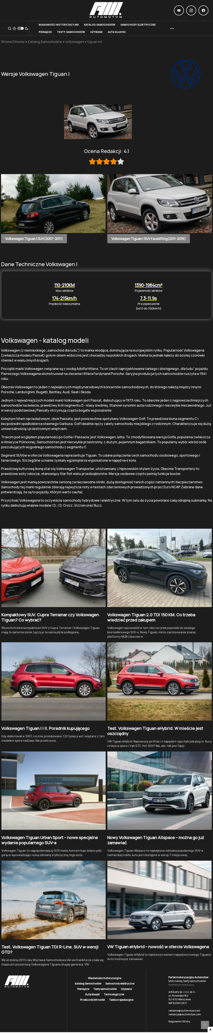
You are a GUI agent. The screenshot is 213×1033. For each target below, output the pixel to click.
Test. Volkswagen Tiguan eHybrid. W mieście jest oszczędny (155, 730)
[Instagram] (191, 10)
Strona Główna (12, 41)
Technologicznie (114, 994)
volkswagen (74, 41)
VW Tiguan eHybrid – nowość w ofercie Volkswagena (158, 946)
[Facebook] (203, 10)
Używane (126, 989)
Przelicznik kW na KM (92, 1000)
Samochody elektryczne (119, 983)
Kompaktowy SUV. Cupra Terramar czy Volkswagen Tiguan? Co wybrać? (50, 617)
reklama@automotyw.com (184, 1010)
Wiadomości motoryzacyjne (104, 978)
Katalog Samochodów (45, 41)
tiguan (92, 41)
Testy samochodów (105, 989)
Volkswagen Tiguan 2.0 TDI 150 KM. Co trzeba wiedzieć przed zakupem (151, 617)
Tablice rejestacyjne (121, 1000)
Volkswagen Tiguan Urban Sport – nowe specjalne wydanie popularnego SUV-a (49, 840)
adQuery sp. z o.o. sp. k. (181, 992)
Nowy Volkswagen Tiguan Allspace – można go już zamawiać (155, 840)
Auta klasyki (92, 994)
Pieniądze (83, 989)
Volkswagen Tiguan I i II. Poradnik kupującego (45, 728)
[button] (9, 28)
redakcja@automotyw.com (184, 1014)
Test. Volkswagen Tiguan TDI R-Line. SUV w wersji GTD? (50, 949)
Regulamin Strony (179, 1021)
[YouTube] (179, 10)
